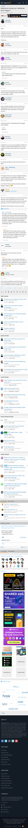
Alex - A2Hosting (10, 167)
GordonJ (6, 427)
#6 (26, 103)
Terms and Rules (8, 826)
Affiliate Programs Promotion (18, 471)
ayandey (6, 487)
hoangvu (6, 300)
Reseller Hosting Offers (6, 783)
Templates (6, 507)
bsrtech (5, 389)
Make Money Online (12, 300)
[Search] (26, 2)
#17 (26, 278)
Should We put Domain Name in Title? (15, 369)
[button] (1, 3)
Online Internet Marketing (14, 479)
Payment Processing (12, 317)
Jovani (3, 128)
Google (10, 410)
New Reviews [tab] (11, 551)
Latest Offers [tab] (4, 551)
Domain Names (11, 329)
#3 (26, 63)
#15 (26, 250)
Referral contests (5, 523)
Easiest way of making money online (15, 299)
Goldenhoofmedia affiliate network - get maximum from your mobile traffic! (14, 467)
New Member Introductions (14, 389)
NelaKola (6, 448)
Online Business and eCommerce (15, 495)
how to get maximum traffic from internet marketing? (14, 476)
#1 (26, 26)
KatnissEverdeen (7, 442)
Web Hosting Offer (5, 778)
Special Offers (4, 773)
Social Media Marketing (12, 396)
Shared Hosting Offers (6, 780)
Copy (3, 543)
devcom (7, 136)
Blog (4, 804)
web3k (7, 244)
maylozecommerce (8, 421)
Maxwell (4, 12)
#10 (26, 159)
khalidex (6, 479)
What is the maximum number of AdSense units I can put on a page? (15, 458)
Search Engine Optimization (14, 356)
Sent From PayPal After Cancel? (13, 322)
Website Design (11, 487)
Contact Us (5, 809)
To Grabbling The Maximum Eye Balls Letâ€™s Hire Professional (15, 485)
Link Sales (11, 435)
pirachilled (8, 98)
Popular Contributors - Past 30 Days (12, 556)
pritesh (7, 57)
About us (15, 826)
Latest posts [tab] (3, 501)
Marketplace (6, 812)
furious (7, 44)
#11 (26, 173)
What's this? (24, 547)
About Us (5, 802)
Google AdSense (13, 461)
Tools (3, 547)
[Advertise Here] (21, 662)
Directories (10, 342)
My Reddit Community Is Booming (14, 395)
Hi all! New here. (9, 447)
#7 (26, 120)
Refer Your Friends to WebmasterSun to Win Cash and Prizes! (14, 527)
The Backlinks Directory (11, 401)
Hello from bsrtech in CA (11, 388)
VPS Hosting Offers (5, 785)
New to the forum (9, 440)
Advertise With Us (7, 807)
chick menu (6, 383)
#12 (26, 195)
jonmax (4, 72)
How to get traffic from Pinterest (14, 426)
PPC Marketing (4, 757)
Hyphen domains (9, 328)
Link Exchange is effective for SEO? (14, 355)
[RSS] (23, 826)
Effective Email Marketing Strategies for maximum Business (15, 493)
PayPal (9, 323)
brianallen (6, 410)
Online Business (4, 752)
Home (19, 826)
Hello (5, 420)
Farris (5, 396)
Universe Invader (8, 471)
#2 (26, 49)
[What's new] (23, 2)
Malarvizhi (8, 115)
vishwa (7, 273)
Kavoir (7, 82)
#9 (26, 142)
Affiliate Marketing (5, 759)
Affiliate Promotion (5, 776)
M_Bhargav (6, 461)
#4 (26, 88)
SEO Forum (3, 750)
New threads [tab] (11, 501)
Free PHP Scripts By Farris (11, 504)
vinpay (5, 364)
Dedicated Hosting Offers (7, 788)
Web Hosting (4, 762)
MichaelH (8, 153)
